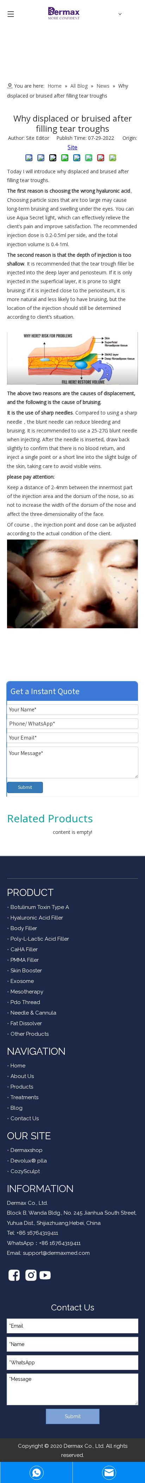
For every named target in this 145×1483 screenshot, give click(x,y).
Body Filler (24, 928)
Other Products (30, 1034)
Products (22, 1087)
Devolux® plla (29, 1161)
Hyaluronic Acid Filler (37, 918)
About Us (22, 1076)
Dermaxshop (27, 1150)
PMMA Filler (25, 960)
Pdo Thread (25, 1002)
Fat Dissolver (26, 1023)
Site (72, 147)
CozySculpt (25, 1171)
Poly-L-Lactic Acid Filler (40, 939)
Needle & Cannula (33, 1013)
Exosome (22, 981)
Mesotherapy (27, 992)
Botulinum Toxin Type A (40, 907)
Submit (25, 787)
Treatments (24, 1097)
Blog (17, 1108)
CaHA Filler (24, 949)
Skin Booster (26, 970)
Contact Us (25, 1118)
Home (18, 1066)
